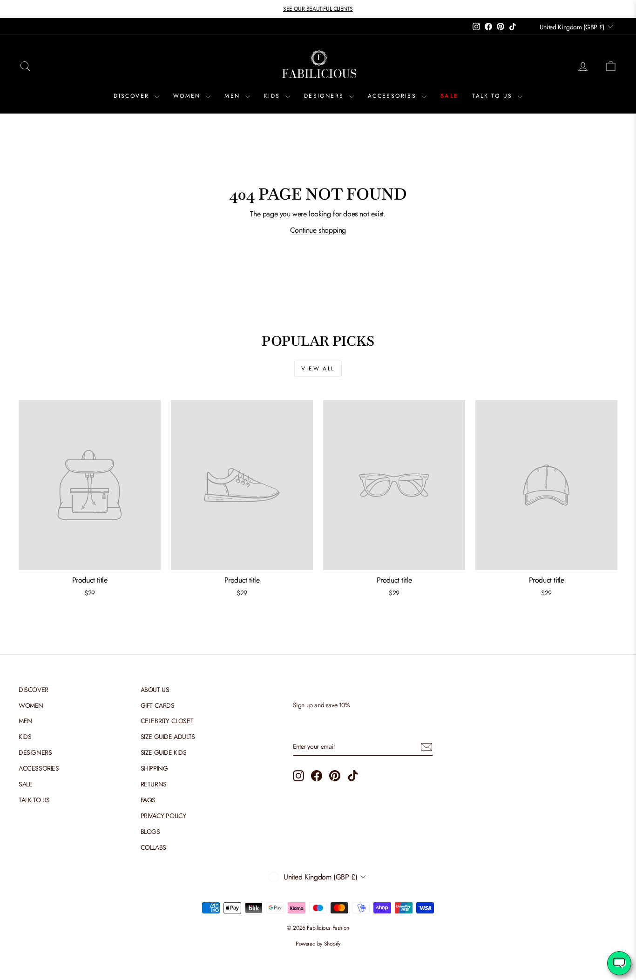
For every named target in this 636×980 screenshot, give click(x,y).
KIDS (273, 96)
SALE (449, 96)
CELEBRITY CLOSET (167, 720)
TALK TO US (493, 96)
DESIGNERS (325, 96)
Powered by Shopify (318, 944)
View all (317, 368)
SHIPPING (154, 768)
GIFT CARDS (158, 705)
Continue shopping (318, 230)
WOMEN (188, 96)
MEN (233, 96)
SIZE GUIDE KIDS (164, 752)
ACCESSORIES (393, 96)
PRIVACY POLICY (163, 815)
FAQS (148, 800)
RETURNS (154, 784)
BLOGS (150, 831)
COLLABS (153, 847)
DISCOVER (133, 96)
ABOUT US (155, 689)
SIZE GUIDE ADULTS (168, 736)
